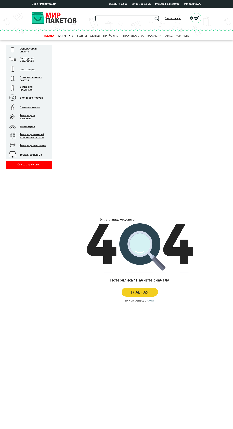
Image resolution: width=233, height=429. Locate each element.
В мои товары (173, 18)
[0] (196, 22)
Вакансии (154, 35)
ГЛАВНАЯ (140, 292)
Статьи (95, 35)
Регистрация (48, 4)
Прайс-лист (111, 35)
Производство (133, 35)
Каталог (49, 35)
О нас (169, 35)
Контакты (183, 35)
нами (150, 300)
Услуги (82, 35)
